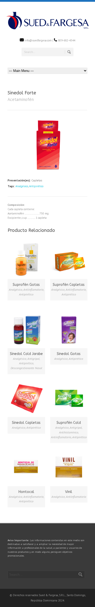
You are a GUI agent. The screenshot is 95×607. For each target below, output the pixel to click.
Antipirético (36, 186)
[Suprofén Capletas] (69, 260)
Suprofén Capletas (69, 285)
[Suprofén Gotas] (26, 260)
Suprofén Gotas (26, 285)
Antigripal (33, 359)
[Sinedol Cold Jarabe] (26, 328)
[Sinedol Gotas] (69, 328)
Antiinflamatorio (33, 289)
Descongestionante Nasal (26, 368)
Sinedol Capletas (26, 423)
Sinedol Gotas (69, 354)
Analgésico (21, 186)
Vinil (68, 492)
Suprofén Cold (68, 423)
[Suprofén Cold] (69, 398)
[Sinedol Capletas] (26, 398)
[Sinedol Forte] (47, 171)
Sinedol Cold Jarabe (26, 354)
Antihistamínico (68, 432)
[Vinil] (69, 466)
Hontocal (26, 492)
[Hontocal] (26, 466)
